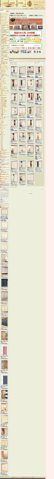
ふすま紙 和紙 (3, 44)
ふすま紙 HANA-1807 (4, 275)
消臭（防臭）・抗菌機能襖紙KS (5, 36)
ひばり (2, 129)
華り (2, 123)
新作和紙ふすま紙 (4, 61)
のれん (2, 138)
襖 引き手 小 (3, 82)
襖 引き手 (2, 79)
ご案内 (2, 169)
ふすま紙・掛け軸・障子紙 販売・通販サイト (10, 4)
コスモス (2, 121)
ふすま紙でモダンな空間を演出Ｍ (5, 28)
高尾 (2, 146)
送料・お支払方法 (3, 172)
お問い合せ (36, 8)
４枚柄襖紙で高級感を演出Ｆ (5, 53)
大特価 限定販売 (4, 106)
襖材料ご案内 (3, 180)
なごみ (2, 126)
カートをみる (25, 8)
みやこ (2, 143)
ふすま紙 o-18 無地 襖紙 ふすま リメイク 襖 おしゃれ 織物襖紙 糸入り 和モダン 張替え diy (4, 218)
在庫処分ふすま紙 (3, 16)
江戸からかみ (3, 64)
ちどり (2, 139)
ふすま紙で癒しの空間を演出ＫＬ (5, 25)
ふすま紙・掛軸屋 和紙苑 (12, 3)
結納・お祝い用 (3, 102)
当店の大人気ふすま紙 (4, 14)
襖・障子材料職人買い (4, 88)
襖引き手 (2, 89)
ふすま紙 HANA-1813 (4, 327)
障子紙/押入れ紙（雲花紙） (4, 91)
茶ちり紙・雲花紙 (3, 83)
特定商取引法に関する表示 (26, 477)
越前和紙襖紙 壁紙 (4, 63)
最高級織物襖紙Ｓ (4, 39)
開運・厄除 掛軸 (3, 97)
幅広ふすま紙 (3, 71)
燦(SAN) (2, 131)
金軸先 (2, 113)
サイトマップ (42, 8)
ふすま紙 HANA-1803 (4, 263)
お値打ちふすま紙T (4, 17)
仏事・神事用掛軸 (4, 101)
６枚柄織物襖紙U (3, 34)
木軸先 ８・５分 (4, 110)
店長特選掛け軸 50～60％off (4, 96)
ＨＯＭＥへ (31, 193)
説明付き (11, 62)
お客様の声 (3, 159)
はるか (2, 137)
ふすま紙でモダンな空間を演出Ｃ (5, 48)
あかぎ (2, 147)
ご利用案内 (31, 8)
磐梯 (2, 148)
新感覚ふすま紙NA (4, 20)
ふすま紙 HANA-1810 (4, 287)
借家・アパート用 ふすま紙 (5, 93)
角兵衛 (2, 122)
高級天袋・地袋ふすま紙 (5, 40)
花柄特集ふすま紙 (4, 74)
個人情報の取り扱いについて (16, 477)
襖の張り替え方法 (3, 157)
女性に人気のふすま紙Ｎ (5, 29)
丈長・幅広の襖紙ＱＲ (4, 37)
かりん (2, 119)
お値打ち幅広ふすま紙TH (5, 67)
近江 (2, 142)
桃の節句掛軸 (3, 105)
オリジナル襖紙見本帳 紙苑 (5, 60)
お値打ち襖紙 (3, 118)
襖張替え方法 (3, 155)
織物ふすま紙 (3, 134)
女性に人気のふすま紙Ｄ (5, 50)
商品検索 (1, 10)
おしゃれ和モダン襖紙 (4, 22)
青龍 (2, 133)
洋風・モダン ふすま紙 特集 (5, 76)
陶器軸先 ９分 (3, 114)
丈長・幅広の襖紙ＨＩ (4, 56)
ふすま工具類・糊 (3, 86)
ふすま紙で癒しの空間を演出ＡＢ (5, 46)
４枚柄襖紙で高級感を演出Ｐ (5, 32)
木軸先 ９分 (3, 109)
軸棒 (2, 115)
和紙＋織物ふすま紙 (4, 125)
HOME (10, 58)
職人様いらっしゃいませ (5, 162)
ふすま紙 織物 (3, 23)
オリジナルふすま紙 (4, 13)
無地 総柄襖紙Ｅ (4, 51)
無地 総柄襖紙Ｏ (4, 30)
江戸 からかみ (3, 151)
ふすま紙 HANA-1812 (4, 313)
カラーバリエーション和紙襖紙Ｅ (5, 58)
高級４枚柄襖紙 (3, 41)
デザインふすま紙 (3, 19)
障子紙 (2, 85)
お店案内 (32, 477)
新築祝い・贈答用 (4, 100)
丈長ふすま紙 (3, 70)
